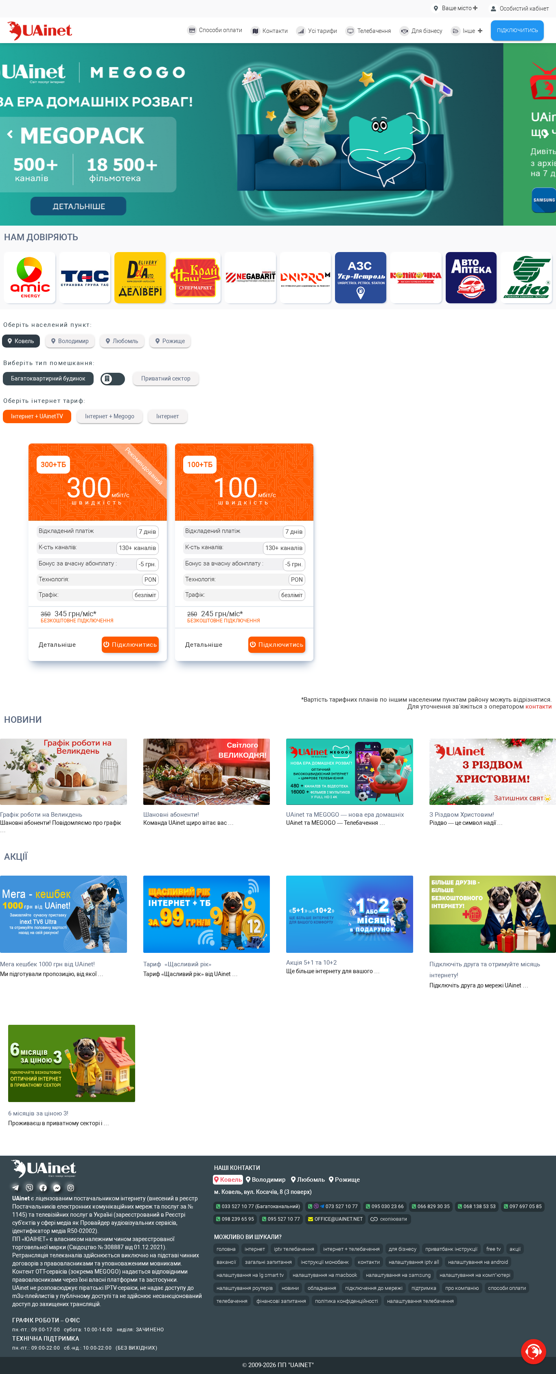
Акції (515, 1249)
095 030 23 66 (388, 1206)
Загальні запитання (268, 1262)
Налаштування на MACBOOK (325, 1275)
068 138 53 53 (480, 1206)
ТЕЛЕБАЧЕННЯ (232, 1301)
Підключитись (133, 644)
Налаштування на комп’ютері (475, 1275)
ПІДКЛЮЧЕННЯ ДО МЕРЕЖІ (374, 1288)
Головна (226, 1249)
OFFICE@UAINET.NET (339, 1219)
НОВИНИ (23, 720)
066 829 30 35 (434, 1206)
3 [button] (109, 416)
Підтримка (424, 1288)
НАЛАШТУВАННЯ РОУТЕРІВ (245, 1288)
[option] (278, 134)
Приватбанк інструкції (451, 1249)
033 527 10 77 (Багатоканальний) (261, 1206)
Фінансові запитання (281, 1301)
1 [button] (37, 416)
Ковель (24, 341)
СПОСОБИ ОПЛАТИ (507, 1288)
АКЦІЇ (15, 857)
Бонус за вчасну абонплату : (97, 564)
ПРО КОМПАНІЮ (462, 1288)
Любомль (125, 341)
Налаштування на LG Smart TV (250, 1275)
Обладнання (322, 1288)
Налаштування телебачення (420, 1301)
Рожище (173, 341)
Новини (290, 1288)
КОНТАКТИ (369, 1262)
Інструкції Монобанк (325, 1262)
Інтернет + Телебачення (351, 1249)
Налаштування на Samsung (398, 1275)
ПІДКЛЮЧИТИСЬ (517, 30)
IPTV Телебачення (294, 1249)
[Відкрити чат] (533, 1351)
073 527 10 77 (341, 1206)
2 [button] (167, 416)
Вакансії (226, 1262)
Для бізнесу (402, 1249)
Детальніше (57, 644)
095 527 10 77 (284, 1219)
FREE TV (493, 1249)
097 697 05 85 (526, 1206)
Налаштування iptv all (414, 1262)
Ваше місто (457, 8)
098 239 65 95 (238, 1219)
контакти (538, 706)
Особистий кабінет (524, 8)
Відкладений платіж (97, 531)
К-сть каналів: (97, 548)
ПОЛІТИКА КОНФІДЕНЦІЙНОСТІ (346, 1301)
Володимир (73, 341)
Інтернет (255, 1249)
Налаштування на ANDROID (478, 1262)
